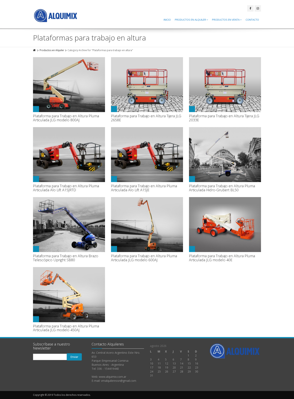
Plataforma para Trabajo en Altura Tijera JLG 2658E (146, 117)
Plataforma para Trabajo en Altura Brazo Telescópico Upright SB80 (65, 257)
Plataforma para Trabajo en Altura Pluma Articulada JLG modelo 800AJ (66, 117)
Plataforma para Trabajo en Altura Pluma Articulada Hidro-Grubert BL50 (222, 187)
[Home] (34, 50)
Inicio (167, 19)
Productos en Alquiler (190, 19)
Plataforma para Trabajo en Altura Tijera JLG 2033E (224, 117)
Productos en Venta (226, 19)
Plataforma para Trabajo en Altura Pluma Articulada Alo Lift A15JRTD (66, 187)
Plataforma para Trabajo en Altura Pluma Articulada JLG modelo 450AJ (66, 328)
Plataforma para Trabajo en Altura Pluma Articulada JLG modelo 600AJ (144, 257)
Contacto (252, 19)
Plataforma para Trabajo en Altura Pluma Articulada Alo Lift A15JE (144, 187)
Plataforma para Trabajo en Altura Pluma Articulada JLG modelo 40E (222, 257)
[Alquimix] (55, 15)
